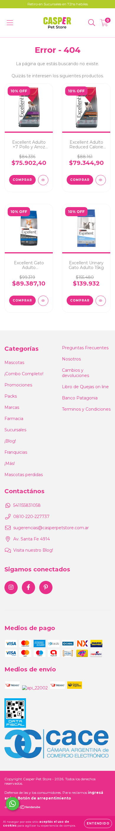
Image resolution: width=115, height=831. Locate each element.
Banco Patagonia (80, 398)
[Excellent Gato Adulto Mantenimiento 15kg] (43, 301)
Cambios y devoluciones (75, 373)
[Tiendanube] (22, 808)
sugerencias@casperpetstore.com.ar (51, 527)
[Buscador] (92, 23)
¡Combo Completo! (23, 373)
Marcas (11, 407)
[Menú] (9, 23)
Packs (10, 396)
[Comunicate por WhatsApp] (12, 803)
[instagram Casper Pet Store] (11, 587)
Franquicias (15, 452)
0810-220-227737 (31, 516)
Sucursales (15, 429)
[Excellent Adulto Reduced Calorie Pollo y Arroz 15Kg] (101, 180)
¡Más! (9, 463)
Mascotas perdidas (23, 474)
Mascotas (14, 362)
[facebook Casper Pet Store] (28, 587)
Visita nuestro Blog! (33, 550)
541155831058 (27, 505)
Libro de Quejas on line (85, 386)
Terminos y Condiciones (86, 409)
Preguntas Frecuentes (85, 347)
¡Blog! (10, 441)
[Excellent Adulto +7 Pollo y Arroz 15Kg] (43, 180)
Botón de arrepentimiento (44, 798)
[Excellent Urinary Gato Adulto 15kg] (101, 301)
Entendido (98, 823)
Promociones (18, 385)
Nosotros (71, 359)
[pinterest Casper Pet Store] (45, 587)
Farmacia (13, 418)
